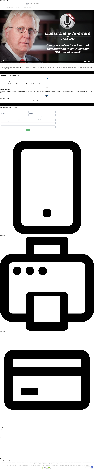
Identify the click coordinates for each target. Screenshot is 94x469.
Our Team (1, 439)
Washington (2, 454)
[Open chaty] (92, 467)
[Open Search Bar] (67, 4)
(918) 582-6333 (2, 235)
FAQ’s (1, 443)
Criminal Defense (2, 441)
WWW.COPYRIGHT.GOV (12, 462)
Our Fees (1, 435)
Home (1, 431)
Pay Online (1, 427)
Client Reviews (2, 437)
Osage (1, 452)
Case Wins (1, 433)
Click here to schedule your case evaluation (39, 83)
